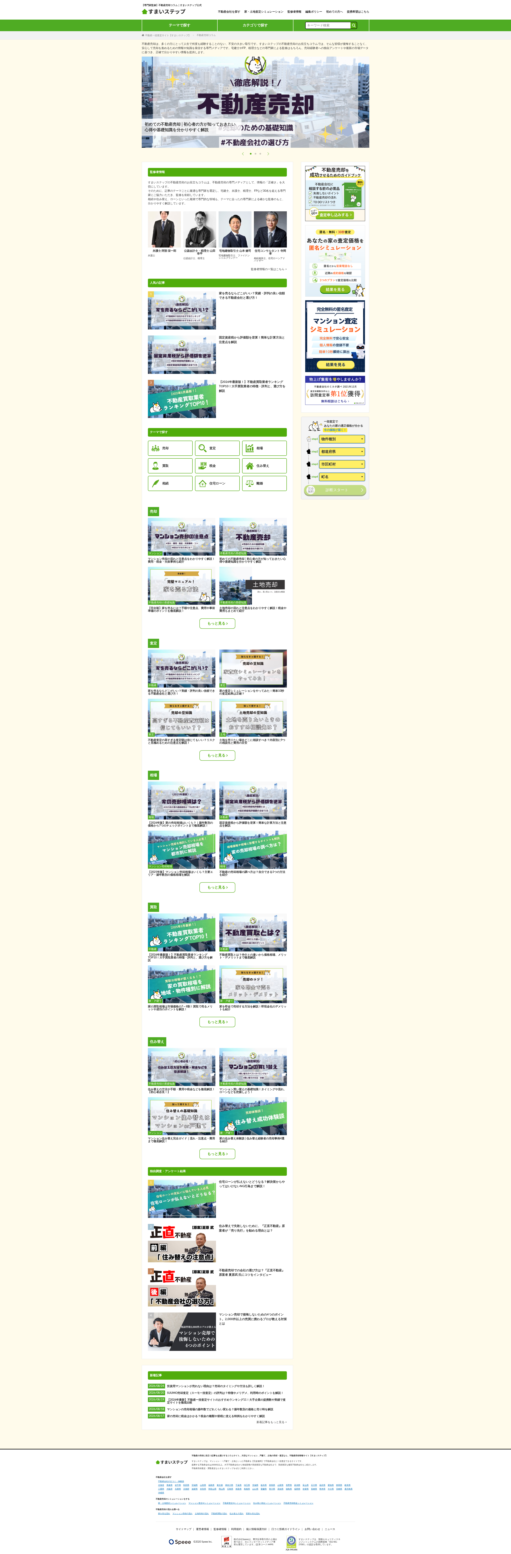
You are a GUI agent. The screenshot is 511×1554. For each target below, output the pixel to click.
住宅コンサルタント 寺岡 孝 (270, 252)
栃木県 (264, 1485)
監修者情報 (294, 11)
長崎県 (314, 1489)
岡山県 (222, 1489)
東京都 (220, 1485)
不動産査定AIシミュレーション (237, 1503)
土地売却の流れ (202, 1514)
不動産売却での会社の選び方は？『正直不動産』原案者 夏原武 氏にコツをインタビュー (252, 1273)
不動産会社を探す (229, 11)
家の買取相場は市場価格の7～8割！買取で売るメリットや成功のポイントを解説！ (180, 1008)
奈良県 (203, 1489)
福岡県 (297, 1489)
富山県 (306, 1485)
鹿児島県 (349, 1489)
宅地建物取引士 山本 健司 (235, 251)
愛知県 (331, 1485)
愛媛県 (264, 1489)
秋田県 (186, 1485)
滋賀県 (195, 1489)
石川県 (314, 1485)
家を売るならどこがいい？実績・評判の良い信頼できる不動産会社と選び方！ (252, 295)
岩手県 (178, 1485)
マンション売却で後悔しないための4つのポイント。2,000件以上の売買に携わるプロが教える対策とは (253, 1319)
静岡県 (339, 1485)
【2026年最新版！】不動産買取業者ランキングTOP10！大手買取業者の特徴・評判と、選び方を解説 (252, 386)
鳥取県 (239, 1489)
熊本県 (322, 1489)
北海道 (161, 1485)
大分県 (331, 1489)
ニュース (330, 1529)
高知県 (280, 1489)
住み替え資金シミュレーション (267, 1503)
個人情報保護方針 (256, 1529)
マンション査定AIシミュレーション (204, 1503)
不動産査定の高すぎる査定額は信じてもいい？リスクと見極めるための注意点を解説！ (181, 741)
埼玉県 (247, 1485)
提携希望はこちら (358, 11)
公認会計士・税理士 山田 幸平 (199, 252)
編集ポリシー (313, 11)
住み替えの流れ (237, 1514)
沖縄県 (161, 1493)
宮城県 (195, 1485)
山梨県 (280, 1485)
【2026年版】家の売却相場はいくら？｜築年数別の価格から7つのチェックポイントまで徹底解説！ (180, 824)
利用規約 (236, 1529)
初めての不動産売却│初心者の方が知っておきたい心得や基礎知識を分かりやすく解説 (252, 560)
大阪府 (169, 1489)
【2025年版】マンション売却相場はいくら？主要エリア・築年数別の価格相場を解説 (180, 873)
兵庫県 (178, 1489)
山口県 (255, 1489)
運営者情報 (202, 1529)
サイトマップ (183, 1529)
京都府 (186, 1489)
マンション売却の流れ (182, 1514)
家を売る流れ (164, 1514)
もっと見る (216, 623)
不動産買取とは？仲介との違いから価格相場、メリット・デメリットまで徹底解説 (252, 956)
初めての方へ (334, 11)
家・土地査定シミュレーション (263, 11)
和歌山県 (212, 1489)
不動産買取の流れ (219, 1514)
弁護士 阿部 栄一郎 (164, 251)
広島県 (230, 1489)
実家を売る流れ (253, 1514)
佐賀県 (306, 1489)
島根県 (247, 1489)
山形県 (203, 1485)
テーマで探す (179, 25)
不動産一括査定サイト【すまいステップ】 (168, 35)
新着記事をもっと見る (270, 1422)
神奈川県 (229, 1485)
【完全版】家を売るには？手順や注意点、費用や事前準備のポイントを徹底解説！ (181, 609)
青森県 (169, 1485)
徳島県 (289, 1489)
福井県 (322, 1485)
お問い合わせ (312, 1529)
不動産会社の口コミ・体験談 (171, 1481)
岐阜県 (348, 1485)
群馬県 (272, 1485)
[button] (242, 154)
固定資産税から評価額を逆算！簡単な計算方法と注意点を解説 (252, 340)
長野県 (289, 1485)
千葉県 (239, 1485)
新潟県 (297, 1485)
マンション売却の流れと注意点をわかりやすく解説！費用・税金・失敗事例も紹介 (181, 560)
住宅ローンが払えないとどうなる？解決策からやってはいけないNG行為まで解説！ (252, 1184)
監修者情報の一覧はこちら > (269, 269)
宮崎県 (339, 1489)
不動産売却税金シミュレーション (298, 1503)
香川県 (272, 1489)
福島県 (211, 1485)
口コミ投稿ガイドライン (285, 1529)
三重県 (161, 1489)
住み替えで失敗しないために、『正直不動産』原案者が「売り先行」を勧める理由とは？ (252, 1228)
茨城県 (255, 1485)
